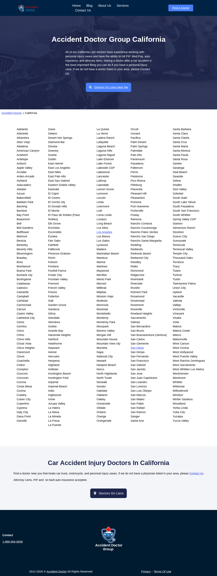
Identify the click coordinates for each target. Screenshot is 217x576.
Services (123, 5)
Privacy (146, 571)
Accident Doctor (12, 113)
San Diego (137, 347)
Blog (89, 5)
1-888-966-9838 (12, 541)
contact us (196, 473)
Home (76, 5)
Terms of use (162, 571)
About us (104, 5)
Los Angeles (104, 232)
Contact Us (83, 10)
